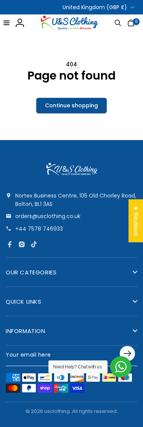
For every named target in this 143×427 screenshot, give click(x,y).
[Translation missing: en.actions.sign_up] (127, 355)
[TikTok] (34, 244)
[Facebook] (9, 244)
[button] (6, 22)
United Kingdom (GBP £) (95, 7)
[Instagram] (22, 244)
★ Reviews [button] (136, 221)
